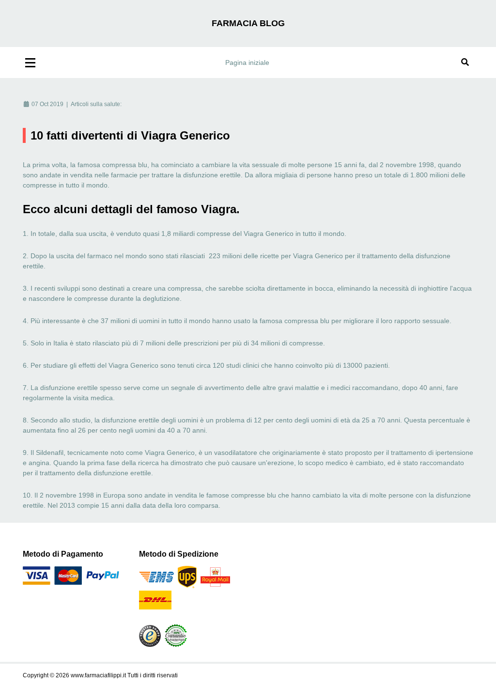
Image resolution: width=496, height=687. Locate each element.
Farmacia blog (248, 23)
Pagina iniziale (247, 62)
